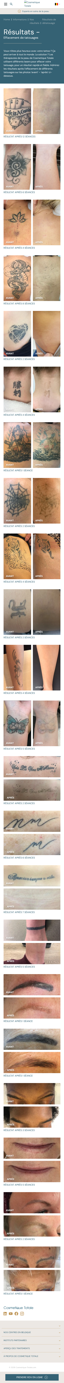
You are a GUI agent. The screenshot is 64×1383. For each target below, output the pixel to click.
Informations (20, 19)
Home (7, 19)
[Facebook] (16, 1313)
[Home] (33, 4)
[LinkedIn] (4, 1313)
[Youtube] (10, 1313)
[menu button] (6, 4)
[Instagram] (21, 1313)
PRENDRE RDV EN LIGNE (29, 1377)
